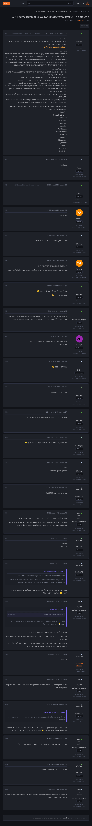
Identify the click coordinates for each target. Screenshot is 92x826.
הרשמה (6, 3)
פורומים (87, 11)
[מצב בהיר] (23, 3)
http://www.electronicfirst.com (55, 47)
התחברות (16, 3)
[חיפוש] (29, 3)
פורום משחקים (77, 11)
